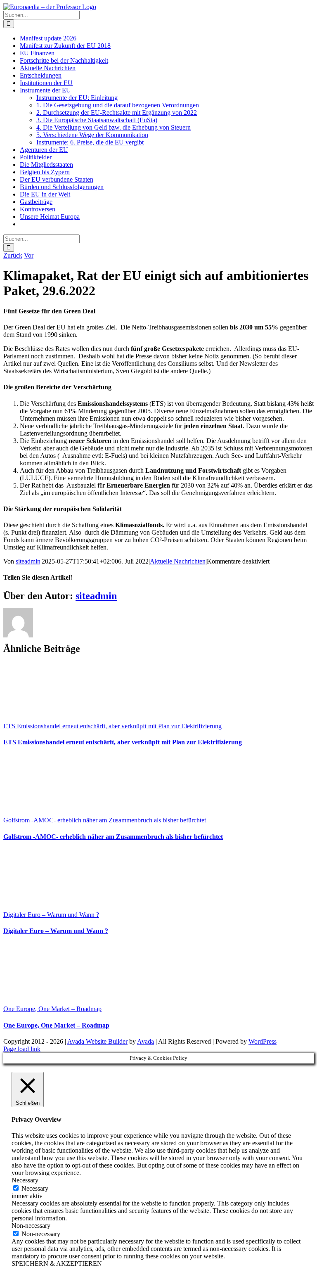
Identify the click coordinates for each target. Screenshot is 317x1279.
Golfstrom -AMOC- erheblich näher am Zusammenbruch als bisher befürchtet (104, 820)
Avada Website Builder (97, 1041)
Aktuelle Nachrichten (178, 561)
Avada (145, 1041)
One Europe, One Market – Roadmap (52, 1008)
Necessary (34, 1188)
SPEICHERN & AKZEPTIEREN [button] (57, 1263)
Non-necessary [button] (31, 1225)
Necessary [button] (25, 1180)
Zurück (12, 255)
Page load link (21, 1048)
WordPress (262, 1041)
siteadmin (28, 561)
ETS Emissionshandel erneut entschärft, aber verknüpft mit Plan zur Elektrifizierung (112, 726)
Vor (28, 255)
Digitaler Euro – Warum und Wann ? (51, 914)
